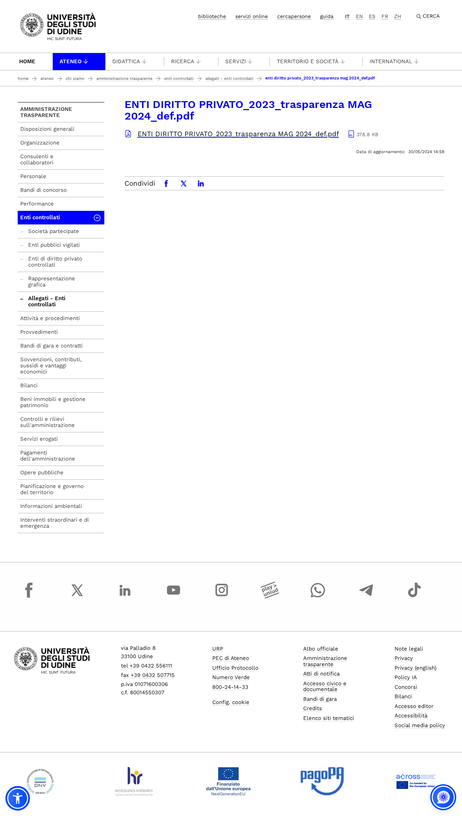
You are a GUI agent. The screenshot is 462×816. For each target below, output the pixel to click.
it (347, 16)
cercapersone (294, 16)
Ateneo (71, 61)
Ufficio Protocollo (235, 668)
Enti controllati (178, 78)
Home (27, 61)
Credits (312, 708)
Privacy (404, 658)
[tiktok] (414, 596)
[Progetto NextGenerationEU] (228, 781)
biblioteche (212, 16)
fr (385, 16)
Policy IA (406, 677)
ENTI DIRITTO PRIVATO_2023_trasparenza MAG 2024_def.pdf (238, 134)
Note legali (409, 649)
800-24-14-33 (230, 687)
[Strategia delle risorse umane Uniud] (134, 781)
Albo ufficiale (320, 649)
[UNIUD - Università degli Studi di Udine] (58, 26)
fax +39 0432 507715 (148, 675)
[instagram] (221, 596)
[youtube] (173, 596)
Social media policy (420, 725)
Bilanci (403, 696)
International (391, 61)
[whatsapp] (318, 596)
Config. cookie (230, 702)
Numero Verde (231, 677)
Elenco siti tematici (328, 718)
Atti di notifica (321, 673)
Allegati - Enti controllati (229, 78)
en (359, 16)
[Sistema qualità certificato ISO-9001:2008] (40, 781)
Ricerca (182, 61)
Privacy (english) (415, 668)
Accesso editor (414, 706)
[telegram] (366, 596)
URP (217, 649)
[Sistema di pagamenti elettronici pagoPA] (322, 781)
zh (397, 16)
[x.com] (77, 596)
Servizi (235, 61)
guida (327, 16)
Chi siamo (75, 78)
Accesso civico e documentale (324, 686)
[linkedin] (125, 596)
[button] (17, 798)
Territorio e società (308, 61)
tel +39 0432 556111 (146, 665)
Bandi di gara (320, 699)
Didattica (126, 61)
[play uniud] (270, 596)
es (372, 16)
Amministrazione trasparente (124, 78)
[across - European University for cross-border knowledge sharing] (416, 781)
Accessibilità (411, 715)
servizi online (251, 16)
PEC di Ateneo (230, 658)
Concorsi (406, 687)
